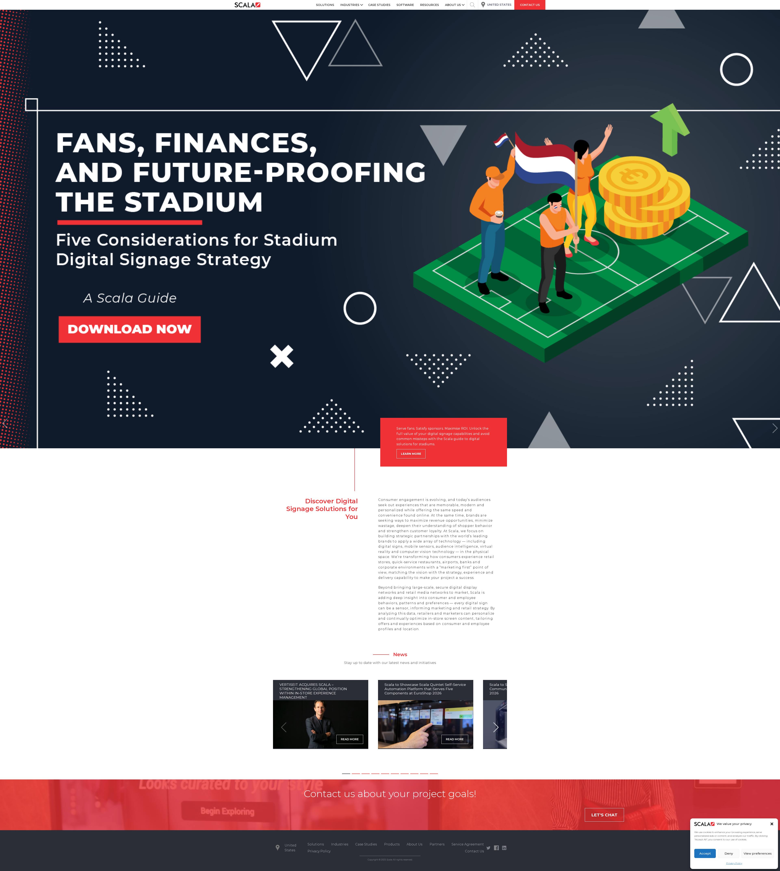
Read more (350, 739)
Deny (729, 853)
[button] (772, 824)
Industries (339, 844)
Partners (437, 844)
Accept (705, 853)
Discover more (414, 454)
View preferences (758, 853)
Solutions (316, 844)
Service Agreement (468, 844)
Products (392, 844)
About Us (414, 844)
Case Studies (366, 844)
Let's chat (604, 814)
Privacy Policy (734, 863)
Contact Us (474, 851)
